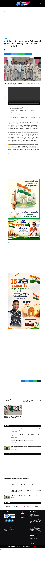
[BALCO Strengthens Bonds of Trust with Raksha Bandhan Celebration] (7, 486)
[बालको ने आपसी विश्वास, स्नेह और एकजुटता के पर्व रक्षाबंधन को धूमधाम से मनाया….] (13, 393)
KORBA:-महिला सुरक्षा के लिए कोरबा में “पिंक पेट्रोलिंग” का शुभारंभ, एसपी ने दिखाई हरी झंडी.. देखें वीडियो (12, 417)
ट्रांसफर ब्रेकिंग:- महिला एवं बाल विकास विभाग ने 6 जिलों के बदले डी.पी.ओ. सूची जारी (22, 440)
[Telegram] (5, 92)
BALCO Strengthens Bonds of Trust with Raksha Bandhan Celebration (23, 484)
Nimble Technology (33, 546)
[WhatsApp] (5, 95)
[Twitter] (5, 89)
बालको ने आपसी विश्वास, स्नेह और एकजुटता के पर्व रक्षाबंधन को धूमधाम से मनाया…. (12, 400)
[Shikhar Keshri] (22, 3)
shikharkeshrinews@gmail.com (9, 527)
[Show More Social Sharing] (33, 54)
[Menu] (4, 3)
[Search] (40, 3)
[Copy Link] (5, 97)
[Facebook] (5, 86)
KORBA (5, 38)
